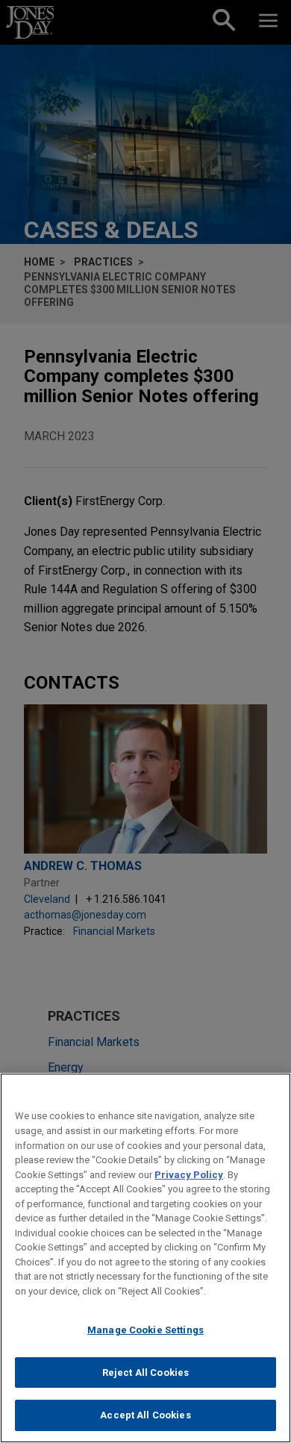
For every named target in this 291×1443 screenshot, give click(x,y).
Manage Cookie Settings (145, 1330)
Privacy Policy (188, 1174)
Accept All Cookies (145, 1415)
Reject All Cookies (145, 1372)
